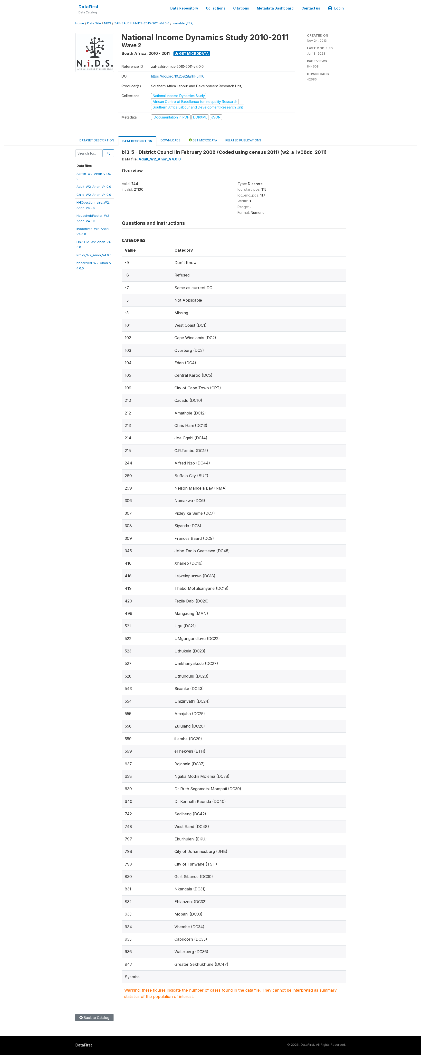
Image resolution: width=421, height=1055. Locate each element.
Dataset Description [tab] (96, 140)
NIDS (107, 23)
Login (339, 8)
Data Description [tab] (137, 141)
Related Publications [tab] (243, 140)
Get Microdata (193, 53)
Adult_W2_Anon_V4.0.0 (94, 186)
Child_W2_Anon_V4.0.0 (94, 195)
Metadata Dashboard (275, 8)
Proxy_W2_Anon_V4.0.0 (94, 255)
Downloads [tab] (171, 140)
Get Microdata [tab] (204, 140)
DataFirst (88, 6)
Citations (241, 8)
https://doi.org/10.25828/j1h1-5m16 (177, 76)
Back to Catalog (96, 1018)
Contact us (310, 8)
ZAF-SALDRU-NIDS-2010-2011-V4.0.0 (141, 23)
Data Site (94, 23)
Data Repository (184, 8)
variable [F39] (182, 23)
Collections (215, 8)
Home (79, 23)
